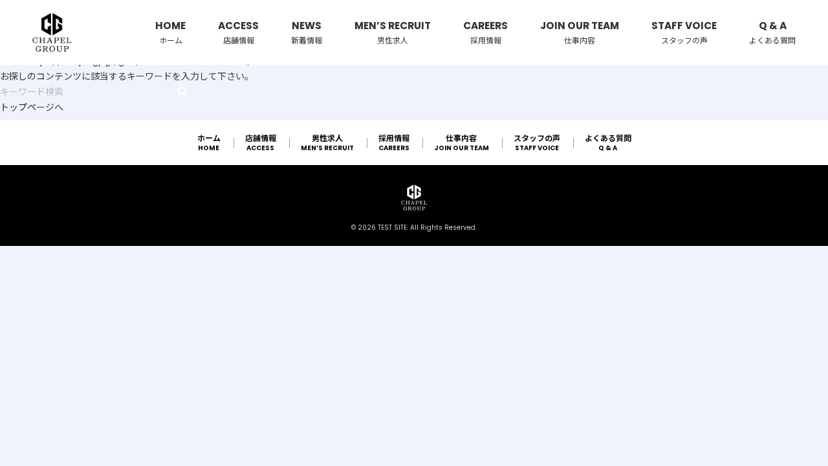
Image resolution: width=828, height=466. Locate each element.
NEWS (306, 32)
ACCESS (238, 32)
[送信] (182, 91)
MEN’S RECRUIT (392, 32)
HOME (170, 32)
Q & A (772, 32)
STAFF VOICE (684, 32)
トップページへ (31, 107)
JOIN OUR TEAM (579, 32)
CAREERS (485, 32)
